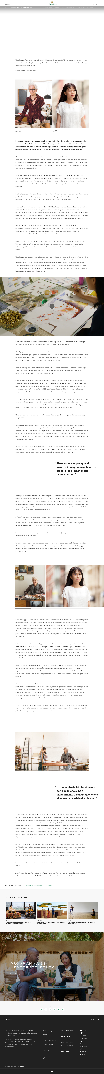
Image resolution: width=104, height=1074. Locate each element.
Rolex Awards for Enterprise (49, 1054)
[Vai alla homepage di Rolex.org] (52, 3)
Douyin (84, 1054)
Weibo (83, 1049)
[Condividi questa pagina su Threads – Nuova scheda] (41, 1009)
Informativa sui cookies (67, 1045)
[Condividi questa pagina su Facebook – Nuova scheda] (45, 1009)
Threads (84, 1035)
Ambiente (47, 1035)
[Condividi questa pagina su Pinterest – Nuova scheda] (58, 1009)
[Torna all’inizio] (52, 1071)
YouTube (84, 1030)
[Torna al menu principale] (6, 7)
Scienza (49, 1039)
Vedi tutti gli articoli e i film (67, 1030)
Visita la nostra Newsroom (67, 1055)
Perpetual (49, 1031)
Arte (48, 1043)
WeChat (84, 1051)
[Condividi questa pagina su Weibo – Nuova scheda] (62, 1009)
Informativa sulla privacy (67, 1042)
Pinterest (84, 1046)
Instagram (84, 1033)
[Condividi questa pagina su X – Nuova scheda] (50, 1009)
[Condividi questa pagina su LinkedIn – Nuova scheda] (54, 1009)
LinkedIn (84, 1041)
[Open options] (30, 586)
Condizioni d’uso (65, 1040)
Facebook (84, 1038)
